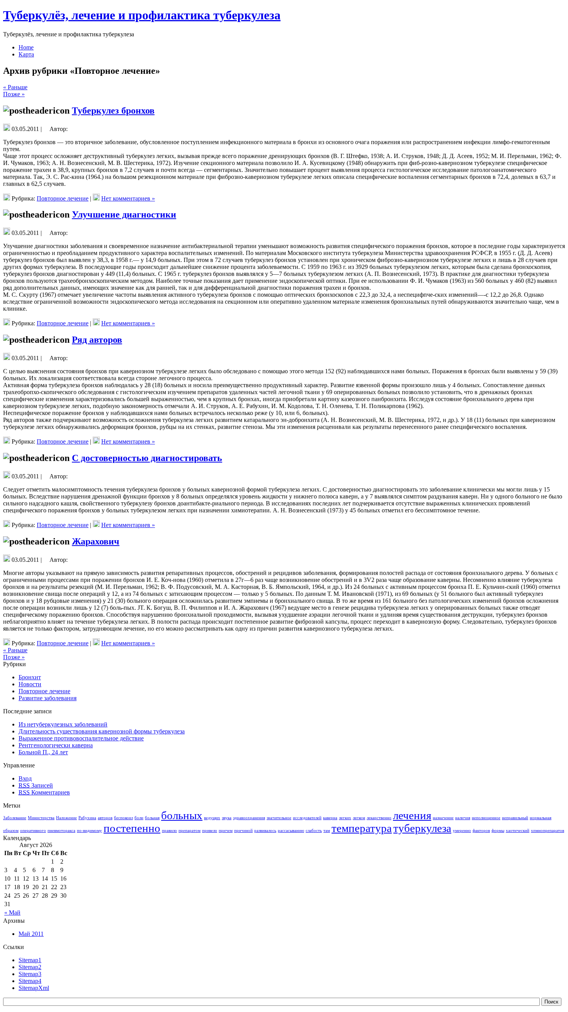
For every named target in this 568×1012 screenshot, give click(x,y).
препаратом (190, 830)
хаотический (517, 830)
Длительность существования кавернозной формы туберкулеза (102, 731)
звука (226, 818)
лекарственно (379, 818)
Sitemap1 (30, 960)
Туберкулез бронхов (113, 110)
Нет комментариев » (128, 198)
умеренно (462, 830)
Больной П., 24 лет (43, 752)
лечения (412, 815)
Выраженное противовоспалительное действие (81, 738)
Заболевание (14, 818)
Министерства (41, 818)
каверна (330, 818)
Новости (30, 684)
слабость (314, 830)
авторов (105, 818)
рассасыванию (291, 830)
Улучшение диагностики (124, 214)
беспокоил (123, 818)
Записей (36, 785)
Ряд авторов (97, 340)
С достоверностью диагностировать (147, 458)
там (326, 830)
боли (138, 818)
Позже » (14, 94)
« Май (12, 912)
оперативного (33, 830)
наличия (462, 818)
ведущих (212, 818)
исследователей (307, 818)
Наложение (66, 818)
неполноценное (486, 818)
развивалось (265, 830)
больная (152, 818)
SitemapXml (34, 988)
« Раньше (15, 87)
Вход (25, 778)
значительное (279, 818)
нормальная (540, 818)
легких (345, 818)
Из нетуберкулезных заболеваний (63, 724)
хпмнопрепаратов (547, 830)
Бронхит (30, 677)
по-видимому (89, 830)
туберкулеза (422, 828)
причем (226, 830)
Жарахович (95, 541)
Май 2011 (31, 933)
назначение (443, 818)
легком (359, 818)
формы (497, 830)
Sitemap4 (30, 981)
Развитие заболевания (48, 698)
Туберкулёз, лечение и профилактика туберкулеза (142, 15)
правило (169, 830)
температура (362, 828)
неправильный (515, 818)
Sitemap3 (30, 974)
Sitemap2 (30, 967)
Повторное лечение (62, 198)
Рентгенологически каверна (56, 745)
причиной (243, 830)
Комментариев (44, 792)
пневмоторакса (61, 830)
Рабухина (87, 818)
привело (209, 830)
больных (181, 815)
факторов (481, 830)
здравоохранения (249, 818)
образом (11, 830)
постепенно (132, 828)
